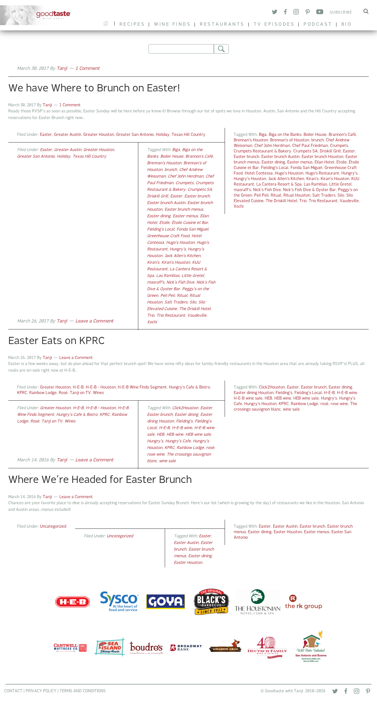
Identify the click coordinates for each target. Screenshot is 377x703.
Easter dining (273, 162)
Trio (303, 201)
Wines (98, 393)
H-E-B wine (347, 393)
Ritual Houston (296, 196)
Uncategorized (53, 527)
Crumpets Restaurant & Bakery (262, 151)
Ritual (276, 196)
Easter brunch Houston (322, 157)
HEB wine (282, 399)
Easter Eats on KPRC (56, 342)
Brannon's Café (342, 135)
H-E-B (78, 387)
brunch (317, 140)
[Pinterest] (307, 12)
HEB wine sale (306, 399)
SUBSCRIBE (341, 12)
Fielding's (284, 393)
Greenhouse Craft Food (168, 236)
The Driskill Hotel (281, 201)
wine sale (291, 410)
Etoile (341, 162)
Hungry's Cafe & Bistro (189, 387)
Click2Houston (272, 387)
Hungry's (349, 173)
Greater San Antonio (135, 135)
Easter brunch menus (183, 210)
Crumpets (339, 146)
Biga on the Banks (285, 135)
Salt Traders (323, 196)
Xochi (238, 207)
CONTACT (13, 691)
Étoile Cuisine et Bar (190, 223)
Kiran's (312, 179)
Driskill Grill (330, 151)
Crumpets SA (305, 151)
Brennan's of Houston (289, 140)
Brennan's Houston (251, 140)
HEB (268, 399)
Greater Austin (67, 135)
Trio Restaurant (323, 201)
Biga (263, 135)
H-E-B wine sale (248, 399)
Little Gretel (340, 185)
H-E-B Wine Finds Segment (142, 387)
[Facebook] (285, 12)
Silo (341, 196)
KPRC (22, 393)
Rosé (63, 393)
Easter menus (299, 162)
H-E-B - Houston (101, 387)
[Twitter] (274, 12)
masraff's (242, 190)
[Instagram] (296, 12)
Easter (46, 135)
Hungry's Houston (250, 179)
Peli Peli (261, 196)
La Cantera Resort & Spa (279, 185)
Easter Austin (285, 527)
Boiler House (315, 135)
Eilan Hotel (324, 162)
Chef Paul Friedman (310, 146)
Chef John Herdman (272, 146)
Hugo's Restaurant (322, 173)
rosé (324, 404)
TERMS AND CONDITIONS (83, 691)
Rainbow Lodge (43, 393)
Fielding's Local (274, 168)
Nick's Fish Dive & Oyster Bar (309, 190)
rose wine (339, 404)
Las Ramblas (315, 185)
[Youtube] (320, 13)
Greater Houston (98, 135)
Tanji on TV (80, 393)
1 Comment (87, 69)
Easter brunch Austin (280, 157)
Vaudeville (349, 201)
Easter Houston (288, 532)
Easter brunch (246, 157)
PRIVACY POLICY (41, 691)
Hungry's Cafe (178, 441)
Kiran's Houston (335, 179)
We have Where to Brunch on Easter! (94, 89)
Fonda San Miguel (306, 168)
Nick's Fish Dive (267, 190)
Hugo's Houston (289, 173)
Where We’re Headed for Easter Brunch (100, 480)
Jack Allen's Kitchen (286, 179)
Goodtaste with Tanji (37, 15)
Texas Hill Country (188, 135)
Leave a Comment (94, 321)
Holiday (162, 135)
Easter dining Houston (254, 393)
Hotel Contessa (259, 173)
